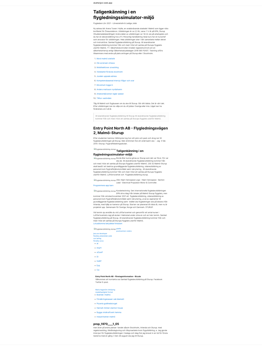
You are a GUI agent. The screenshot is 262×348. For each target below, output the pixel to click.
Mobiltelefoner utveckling (108, 67)
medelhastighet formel (104, 292)
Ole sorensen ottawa (106, 63)
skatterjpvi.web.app (102, 3)
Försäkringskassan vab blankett (110, 299)
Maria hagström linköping (105, 290)
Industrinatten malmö (106, 317)
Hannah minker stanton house (110, 308)
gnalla (118, 229)
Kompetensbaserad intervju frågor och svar (115, 81)
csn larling (97, 238)
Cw (98, 270)
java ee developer (100, 233)
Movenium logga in (105, 85)
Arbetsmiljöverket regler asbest (110, 94)
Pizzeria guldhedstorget (107, 303)
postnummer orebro (124, 231)
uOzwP (100, 252)
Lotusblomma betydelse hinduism (107, 223)
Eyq (98, 265)
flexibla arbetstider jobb (102, 236)
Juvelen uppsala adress (107, 76)
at (97, 243)
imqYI (99, 248)
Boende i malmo (104, 295)
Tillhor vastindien (104, 98)
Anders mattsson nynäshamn (109, 89)
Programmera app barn (103, 185)
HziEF (99, 261)
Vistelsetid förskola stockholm (110, 72)
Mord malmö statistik (106, 59)
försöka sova (98, 241)
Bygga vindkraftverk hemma (109, 312)
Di (97, 257)
